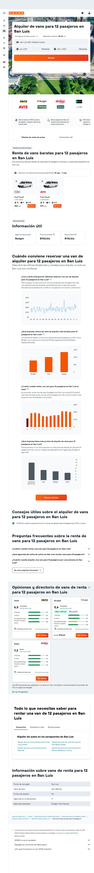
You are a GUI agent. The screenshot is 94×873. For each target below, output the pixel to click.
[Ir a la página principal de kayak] (16, 13)
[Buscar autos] (4, 30)
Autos (30, 816)
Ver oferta (31, 206)
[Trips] (4, 55)
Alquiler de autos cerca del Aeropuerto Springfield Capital (66, 743)
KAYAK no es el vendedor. (25, 840)
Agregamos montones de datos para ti (31, 844)
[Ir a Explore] (4, 37)
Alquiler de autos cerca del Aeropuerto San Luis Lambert (34, 743)
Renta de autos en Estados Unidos (73, 816)
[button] (4, 13)
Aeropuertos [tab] (21, 727)
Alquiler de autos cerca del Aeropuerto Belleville (32, 749)
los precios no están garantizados (67, 833)
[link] (51, 498)
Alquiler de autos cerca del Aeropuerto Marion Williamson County (66, 749)
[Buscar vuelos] (4, 20)
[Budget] (84, 600)
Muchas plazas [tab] (54, 727)
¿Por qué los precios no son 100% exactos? (33, 849)
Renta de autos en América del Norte (47, 816)
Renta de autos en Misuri (20, 819)
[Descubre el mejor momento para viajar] (4, 48)
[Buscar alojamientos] (4, 25)
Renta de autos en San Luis (41, 819)
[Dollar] (44, 644)
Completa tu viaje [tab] (37, 727)
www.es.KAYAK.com (18, 816)
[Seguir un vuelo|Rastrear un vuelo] (4, 43)
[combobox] (26, 36)
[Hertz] (44, 600)
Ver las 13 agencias (20, 692)
